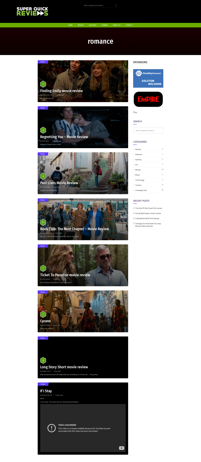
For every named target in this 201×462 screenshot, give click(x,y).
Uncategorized (141, 190)
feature (138, 149)
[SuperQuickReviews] (32, 11)
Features (138, 154)
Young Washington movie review (148, 213)
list (136, 165)
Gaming (138, 159)
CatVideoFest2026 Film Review (147, 218)
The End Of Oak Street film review (148, 208)
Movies (43, 62)
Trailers (43, 384)
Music (137, 175)
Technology (139, 180)
